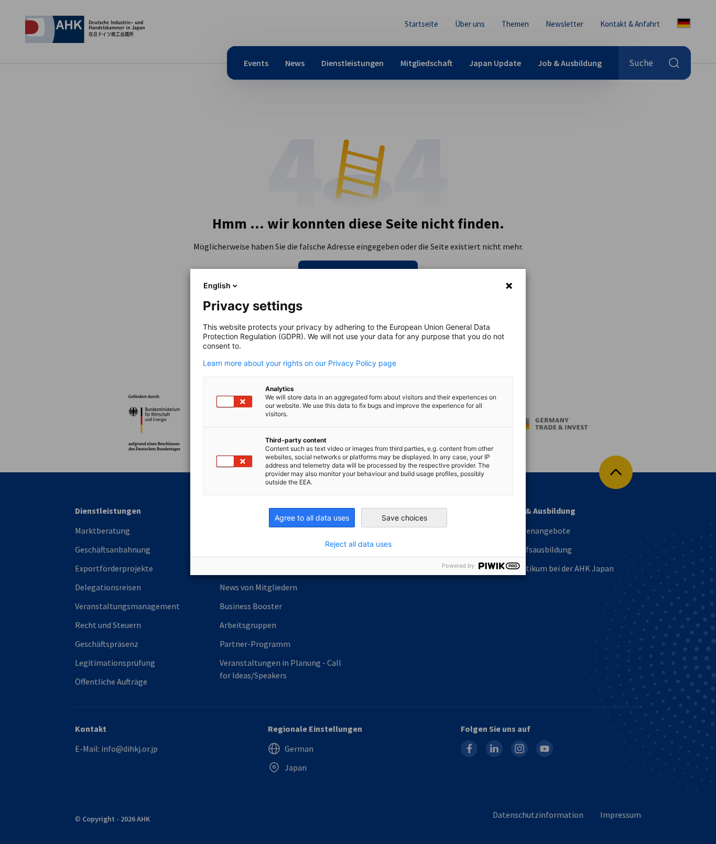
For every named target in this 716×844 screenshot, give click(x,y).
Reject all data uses (358, 544)
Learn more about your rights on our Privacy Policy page (299, 363)
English (217, 285)
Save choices (404, 517)
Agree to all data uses (312, 517)
